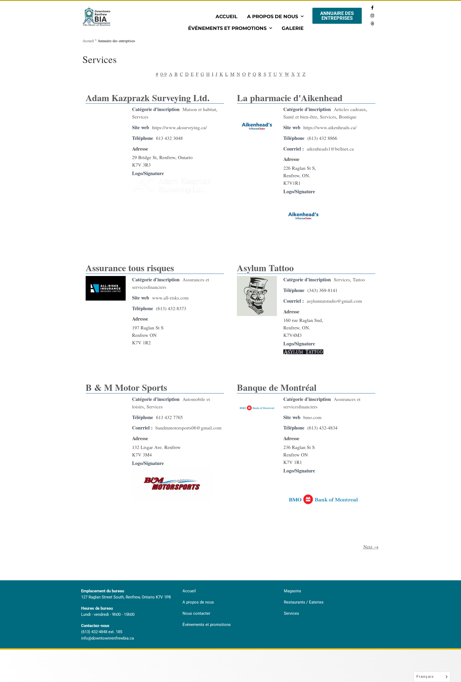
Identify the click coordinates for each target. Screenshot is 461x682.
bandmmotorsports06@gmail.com (188, 427)
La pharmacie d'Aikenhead (290, 97)
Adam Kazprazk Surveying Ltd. (148, 97)
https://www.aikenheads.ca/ (329, 127)
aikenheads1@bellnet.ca (330, 148)
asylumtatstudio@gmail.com (334, 301)
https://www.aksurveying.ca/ (179, 127)
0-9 (163, 74)
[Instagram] (372, 15)
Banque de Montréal (276, 387)
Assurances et (195, 279)
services (140, 287)
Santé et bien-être (300, 116)
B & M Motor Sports (126, 387)
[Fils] (372, 23)
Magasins (292, 591)
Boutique (347, 116)
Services (140, 116)
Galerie (293, 28)
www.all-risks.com (170, 297)
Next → (371, 546)
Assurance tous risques (130, 267)
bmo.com (312, 417)
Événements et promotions (227, 28)
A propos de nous (272, 16)
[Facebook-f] (372, 7)
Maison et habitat (199, 109)
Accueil (226, 16)
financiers (157, 287)
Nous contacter (196, 613)
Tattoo (359, 279)
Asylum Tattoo (265, 267)
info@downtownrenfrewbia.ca (107, 638)
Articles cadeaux (350, 109)
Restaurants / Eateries (304, 602)
